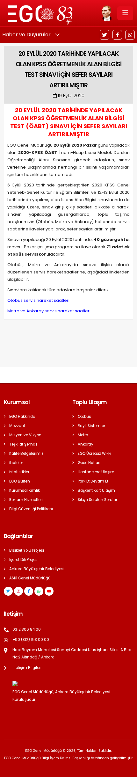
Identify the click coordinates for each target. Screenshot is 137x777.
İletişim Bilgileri (27, 667)
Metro (83, 435)
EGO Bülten (19, 481)
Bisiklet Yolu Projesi (26, 550)
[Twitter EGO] (8, 591)
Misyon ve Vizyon (25, 435)
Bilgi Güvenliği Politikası (31, 509)
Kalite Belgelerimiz (26, 453)
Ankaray (85, 444)
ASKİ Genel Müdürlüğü (30, 578)
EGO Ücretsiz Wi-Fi (94, 453)
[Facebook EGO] (28, 591)
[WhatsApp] (130, 35)
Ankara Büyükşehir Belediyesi (36, 568)
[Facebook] (117, 35)
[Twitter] (104, 35)
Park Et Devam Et (93, 481)
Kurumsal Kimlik (24, 490)
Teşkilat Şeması (24, 444)
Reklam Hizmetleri (26, 499)
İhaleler (16, 462)
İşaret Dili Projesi (24, 559)
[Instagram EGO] (18, 591)
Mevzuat (17, 425)
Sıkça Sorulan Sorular (97, 499)
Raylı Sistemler (91, 425)
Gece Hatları (89, 462)
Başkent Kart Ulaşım (96, 490)
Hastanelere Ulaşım (96, 472)
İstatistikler (19, 472)
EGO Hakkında (22, 416)
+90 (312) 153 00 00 (30, 639)
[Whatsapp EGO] (38, 591)
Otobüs (84, 416)
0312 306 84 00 (26, 629)
